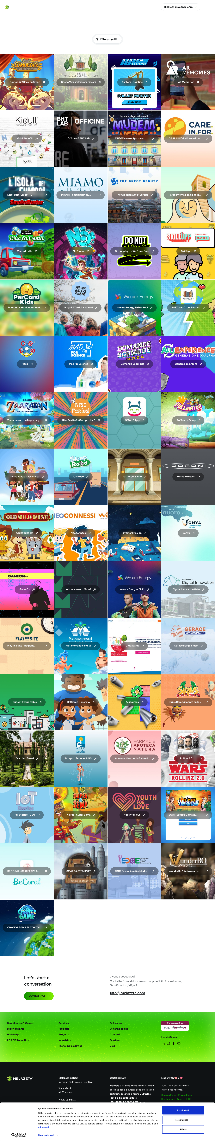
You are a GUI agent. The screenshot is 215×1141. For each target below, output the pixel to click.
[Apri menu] (208, 7)
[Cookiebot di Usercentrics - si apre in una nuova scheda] (19, 1135)
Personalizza (181, 1119)
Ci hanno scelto (119, 1028)
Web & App (13, 1034)
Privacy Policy (185, 1095)
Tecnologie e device (70, 1046)
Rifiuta (183, 1129)
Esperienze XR (15, 1028)
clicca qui (43, 1127)
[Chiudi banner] (210, 1107)
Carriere (115, 1040)
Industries (65, 1040)
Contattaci (37, 995)
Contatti (115, 1034)
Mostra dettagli (46, 1135)
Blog (112, 1046)
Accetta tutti (183, 1110)
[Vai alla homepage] (16, 7)
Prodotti (64, 1028)
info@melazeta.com (127, 993)
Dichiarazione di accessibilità (176, 1099)
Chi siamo (116, 1023)
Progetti (64, 1034)
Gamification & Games (20, 1023)
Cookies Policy (168, 1095)
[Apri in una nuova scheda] (175, 1026)
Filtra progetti (108, 39)
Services (64, 1023)
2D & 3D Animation (18, 1040)
